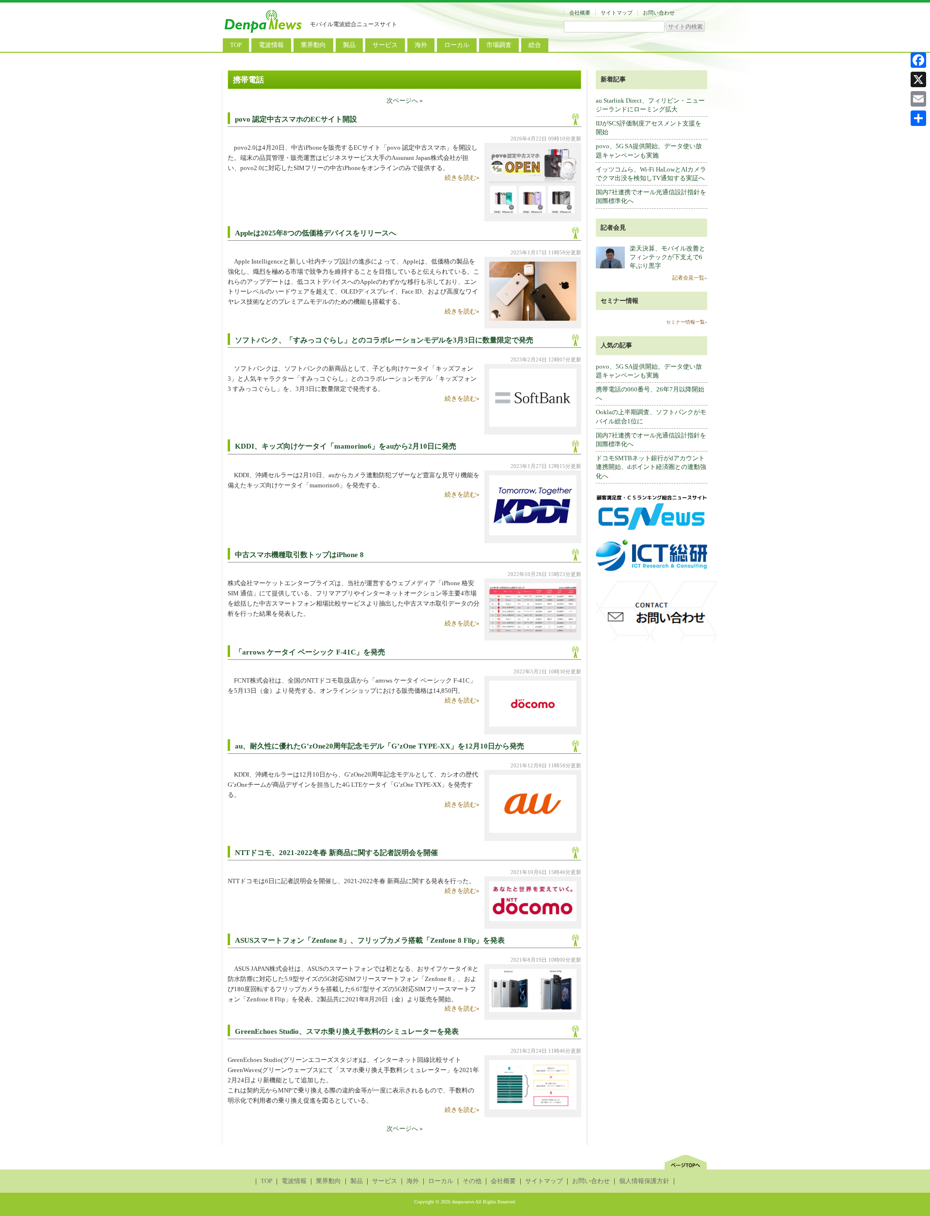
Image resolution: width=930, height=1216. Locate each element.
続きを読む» (462, 177)
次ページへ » (405, 100)
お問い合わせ (659, 13)
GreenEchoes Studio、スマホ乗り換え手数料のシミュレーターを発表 (347, 1031)
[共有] (918, 118)
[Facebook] (918, 60)
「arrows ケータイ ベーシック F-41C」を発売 (310, 652)
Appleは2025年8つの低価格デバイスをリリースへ (315, 233)
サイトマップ (617, 13)
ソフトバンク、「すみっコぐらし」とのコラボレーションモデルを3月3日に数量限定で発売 (384, 340)
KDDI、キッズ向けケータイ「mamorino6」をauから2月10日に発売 (345, 446)
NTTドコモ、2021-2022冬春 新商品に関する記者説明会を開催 (336, 853)
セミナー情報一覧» (686, 322)
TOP (236, 44)
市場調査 (499, 44)
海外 (421, 44)
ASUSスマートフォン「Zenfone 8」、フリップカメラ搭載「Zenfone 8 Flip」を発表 (370, 940)
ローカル (456, 44)
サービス (385, 44)
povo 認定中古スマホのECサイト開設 (296, 119)
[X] (918, 79)
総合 (534, 44)
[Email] (918, 99)
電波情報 (271, 44)
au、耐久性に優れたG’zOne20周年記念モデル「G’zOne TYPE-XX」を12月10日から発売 (379, 746)
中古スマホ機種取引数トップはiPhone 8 (299, 555)
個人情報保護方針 (644, 1181)
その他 (472, 1181)
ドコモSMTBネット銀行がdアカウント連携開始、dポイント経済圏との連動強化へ (651, 466)
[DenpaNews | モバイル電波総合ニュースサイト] (264, 32)
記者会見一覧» (689, 278)
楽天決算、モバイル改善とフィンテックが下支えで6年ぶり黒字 (667, 257)
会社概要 (579, 13)
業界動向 (313, 44)
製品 (349, 44)
